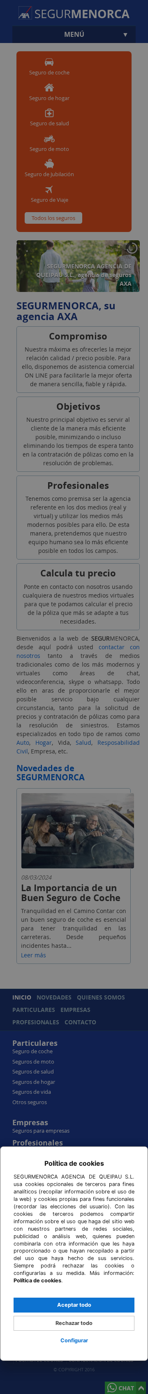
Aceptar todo (74, 1305)
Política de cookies (37, 1280)
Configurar (74, 1340)
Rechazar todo (74, 1323)
